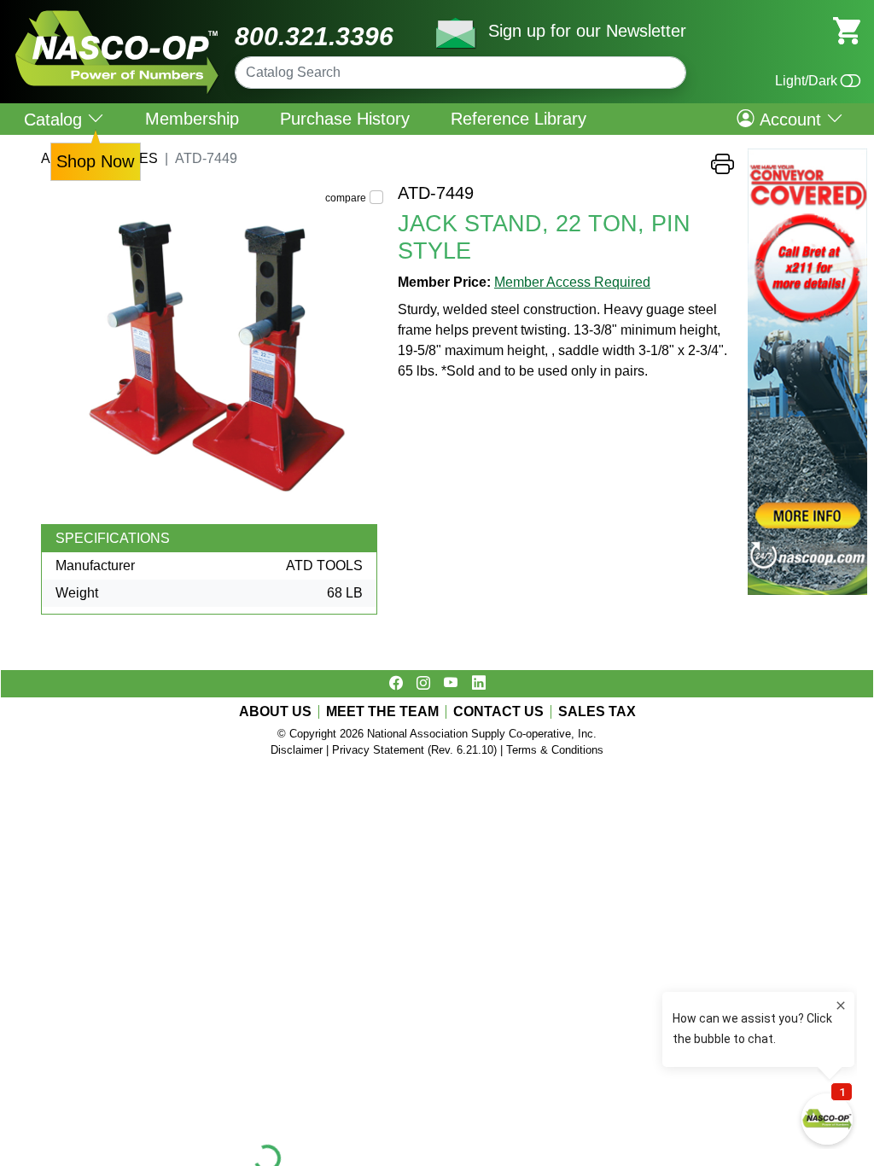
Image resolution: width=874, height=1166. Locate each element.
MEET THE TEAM (382, 712)
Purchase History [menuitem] (345, 118)
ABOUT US (275, 712)
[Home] (117, 16)
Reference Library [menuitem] (518, 118)
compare (345, 198)
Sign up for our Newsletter (587, 30)
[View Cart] (846, 29)
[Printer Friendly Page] (722, 168)
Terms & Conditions (554, 749)
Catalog (55, 119)
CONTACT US (498, 712)
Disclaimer (297, 749)
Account (790, 118)
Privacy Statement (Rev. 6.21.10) (414, 749)
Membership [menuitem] (192, 118)
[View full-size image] (212, 353)
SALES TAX (597, 712)
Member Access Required (572, 282)
